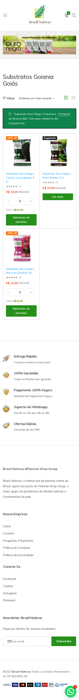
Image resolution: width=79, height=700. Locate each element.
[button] (32, 152)
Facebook (9, 579)
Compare (64, 114)
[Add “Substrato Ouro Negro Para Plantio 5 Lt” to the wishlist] (68, 142)
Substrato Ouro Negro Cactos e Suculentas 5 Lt (20, 177)
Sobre (7, 526)
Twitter (8, 586)
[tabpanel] (39, 45)
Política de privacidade (18, 555)
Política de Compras (16, 548)
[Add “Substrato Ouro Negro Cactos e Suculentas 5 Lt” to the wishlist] (32, 142)
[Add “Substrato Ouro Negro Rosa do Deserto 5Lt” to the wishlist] (32, 237)
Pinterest (9, 600)
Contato (8, 533)
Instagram (10, 593)
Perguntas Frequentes (18, 540)
